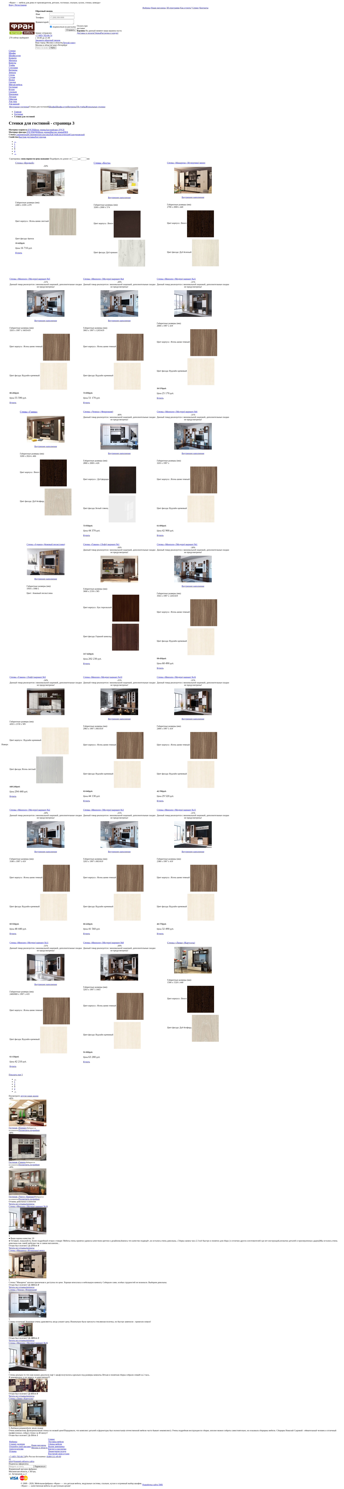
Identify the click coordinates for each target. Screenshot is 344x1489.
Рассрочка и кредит (109, 33)
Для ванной (14, 104)
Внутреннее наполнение (119, 197)
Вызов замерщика (56, 1446)
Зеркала (12, 72)
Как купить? (186, 8)
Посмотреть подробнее (29, 1130)
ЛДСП (31, 130)
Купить (18, 253)
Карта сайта (28, 1461)
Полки (12, 80)
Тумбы (12, 65)
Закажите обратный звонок (47, 40)
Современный (22, 134)
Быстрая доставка (27, 137)
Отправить (70, 30)
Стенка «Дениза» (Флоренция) (23, 1290)
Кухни (12, 89)
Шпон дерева (40, 130)
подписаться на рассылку (64, 27)
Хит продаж (40, 137)
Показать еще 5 (16, 1075)
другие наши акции (29, 1096)
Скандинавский (77, 134)
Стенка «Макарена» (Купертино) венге (27, 1250)
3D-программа (173, 8)
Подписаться (40, 1466)
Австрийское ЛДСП (55, 130)
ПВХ (65, 132)
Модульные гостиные (19, 107)
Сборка (97, 33)
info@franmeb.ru (16, 1461)
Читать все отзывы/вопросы (21, 1204)
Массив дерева (56, 132)
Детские (12, 97)
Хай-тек (53, 134)
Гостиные (13, 87)
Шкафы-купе (15, 55)
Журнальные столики (95, 107)
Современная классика (39, 134)
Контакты (203, 8)
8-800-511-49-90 (54, 1456)
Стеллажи (13, 68)
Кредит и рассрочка (57, 1449)
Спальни (13, 92)
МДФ (35, 132)
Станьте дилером (17, 1444)
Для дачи (13, 101)
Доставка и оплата (85, 33)
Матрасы (13, 60)
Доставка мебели (56, 1441)
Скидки (12, 82)
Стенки (12, 51)
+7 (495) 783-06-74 (43, 35)
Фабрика (146, 8)
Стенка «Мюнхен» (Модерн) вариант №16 (28, 1206)
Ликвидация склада (57, 1451)
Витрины (13, 70)
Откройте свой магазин (20, 1446)
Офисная (13, 99)
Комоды (12, 63)
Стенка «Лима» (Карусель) (21, 1398)
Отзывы (13, 1451)
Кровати (13, 58)
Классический (63, 134)
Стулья (12, 77)
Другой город (69, 43)
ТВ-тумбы (81, 107)
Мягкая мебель (15, 84)
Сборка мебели (55, 1444)
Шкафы (12, 53)
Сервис (195, 8)
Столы (12, 75)
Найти (53, 48)
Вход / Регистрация (17, 5)
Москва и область (39, 1448)
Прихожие (13, 94)
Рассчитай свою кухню (58, 1454)
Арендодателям (16, 1449)
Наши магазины (158, 8)
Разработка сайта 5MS (152, 1484)
